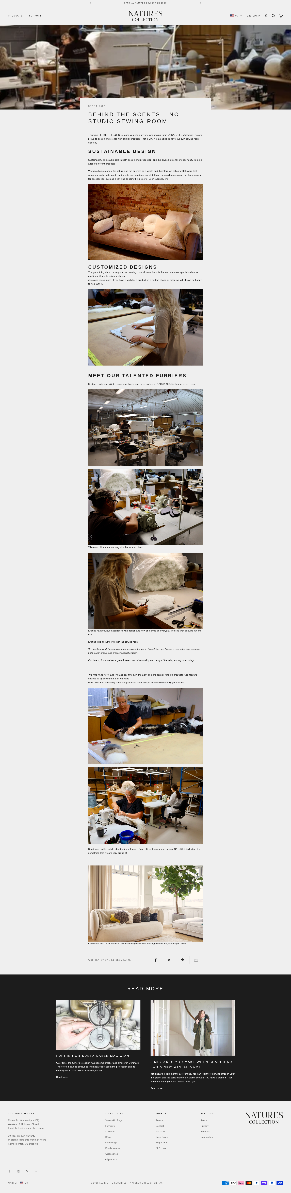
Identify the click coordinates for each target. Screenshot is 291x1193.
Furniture (110, 1126)
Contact (160, 1126)
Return (159, 1120)
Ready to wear (113, 1148)
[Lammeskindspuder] (145, 903)
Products (15, 16)
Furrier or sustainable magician (92, 1055)
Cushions (110, 1131)
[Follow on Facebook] (9, 1171)
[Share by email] (196, 960)
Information (207, 1137)
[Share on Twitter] (169, 960)
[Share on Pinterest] (182, 960)
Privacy (204, 1126)
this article (108, 849)
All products (111, 1159)
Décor (108, 1137)
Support (35, 16)
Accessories (111, 1153)
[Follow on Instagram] (18, 1171)
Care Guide (162, 1137)
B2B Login (254, 16)
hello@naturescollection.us (29, 1128)
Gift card (160, 1131)
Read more (62, 1077)
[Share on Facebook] (155, 960)
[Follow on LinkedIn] (36, 1171)
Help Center (162, 1142)
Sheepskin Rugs (113, 1120)
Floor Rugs (111, 1142)
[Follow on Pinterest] (27, 1171)
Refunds (205, 1131)
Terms (204, 1120)
